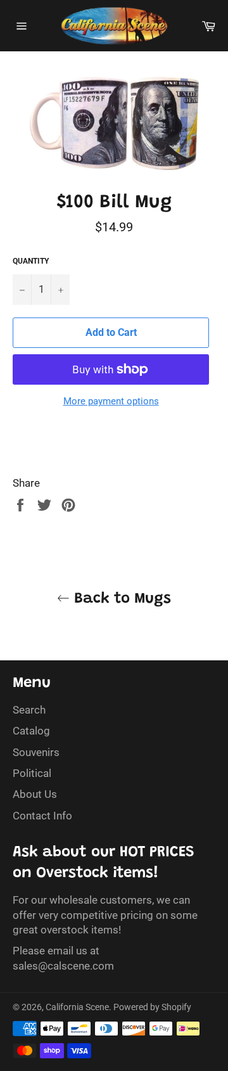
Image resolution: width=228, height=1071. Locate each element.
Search (29, 709)
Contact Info (42, 815)
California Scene (77, 1007)
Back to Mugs (120, 598)
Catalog (31, 730)
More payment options (111, 401)
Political (32, 773)
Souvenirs (36, 752)
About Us (35, 794)
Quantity (31, 261)
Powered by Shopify (152, 1007)
